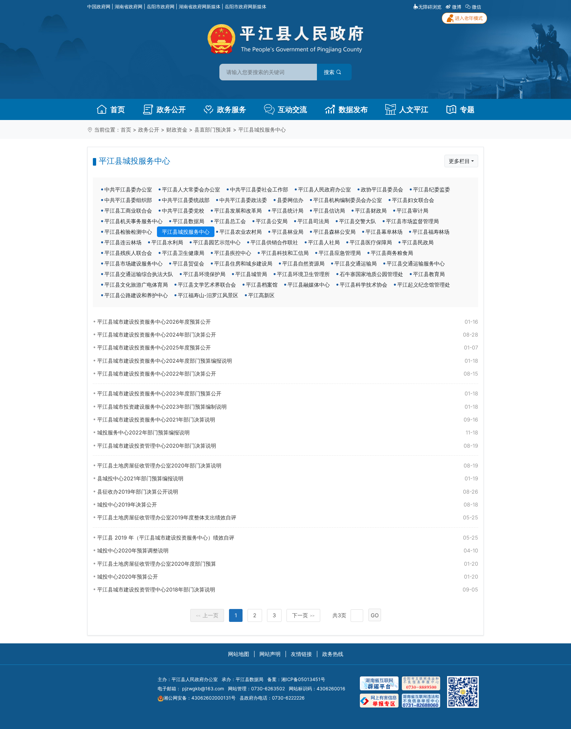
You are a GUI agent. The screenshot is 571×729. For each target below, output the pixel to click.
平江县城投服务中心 (262, 129)
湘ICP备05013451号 (303, 679)
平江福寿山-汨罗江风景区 (208, 295)
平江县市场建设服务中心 (133, 263)
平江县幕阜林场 (383, 231)
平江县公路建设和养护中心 (136, 295)
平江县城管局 (251, 274)
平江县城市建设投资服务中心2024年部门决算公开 (287, 334)
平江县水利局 (167, 242)
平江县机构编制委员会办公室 (347, 200)
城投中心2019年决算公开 (287, 504)
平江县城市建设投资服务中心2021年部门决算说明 (287, 419)
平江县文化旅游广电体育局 (136, 284)
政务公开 (171, 109)
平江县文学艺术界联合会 (207, 284)
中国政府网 (98, 6)
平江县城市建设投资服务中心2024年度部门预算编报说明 (287, 360)
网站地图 (238, 654)
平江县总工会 (230, 221)
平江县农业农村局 (240, 231)
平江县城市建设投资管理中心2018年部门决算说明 (287, 589)
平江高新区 (261, 295)
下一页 (303, 615)
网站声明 (270, 654)
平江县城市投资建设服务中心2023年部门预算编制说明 (287, 406)
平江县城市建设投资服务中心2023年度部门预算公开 (287, 393)
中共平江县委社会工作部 (259, 189)
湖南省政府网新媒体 (199, 6)
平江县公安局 (271, 221)
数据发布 (353, 109)
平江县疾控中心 (232, 253)
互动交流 (292, 109)
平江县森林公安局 (334, 231)
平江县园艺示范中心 (217, 242)
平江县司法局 (313, 221)
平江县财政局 (371, 210)
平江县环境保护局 (204, 274)
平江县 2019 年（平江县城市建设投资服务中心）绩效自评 (287, 537)
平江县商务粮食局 (392, 253)
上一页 (207, 615)
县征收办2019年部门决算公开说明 (287, 491)
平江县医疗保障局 (371, 242)
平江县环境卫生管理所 (303, 274)
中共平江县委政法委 (243, 200)
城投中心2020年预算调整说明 (287, 550)
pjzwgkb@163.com (203, 688)
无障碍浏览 (429, 7)
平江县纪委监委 (431, 189)
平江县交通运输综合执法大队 (138, 274)
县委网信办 (290, 200)
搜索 (330, 72)
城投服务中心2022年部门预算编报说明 (287, 432)
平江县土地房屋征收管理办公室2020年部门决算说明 (287, 465)
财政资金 (176, 129)
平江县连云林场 (122, 242)
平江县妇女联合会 (413, 200)
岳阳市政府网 (160, 6)
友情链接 (301, 654)
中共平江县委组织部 (128, 200)
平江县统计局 (287, 210)
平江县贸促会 (188, 263)
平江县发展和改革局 (238, 210)
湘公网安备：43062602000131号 (200, 698)
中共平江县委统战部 (185, 200)
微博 (457, 7)
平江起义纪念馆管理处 (423, 284)
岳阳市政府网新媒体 (245, 6)
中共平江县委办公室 (128, 189)
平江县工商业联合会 (128, 210)
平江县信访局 (329, 210)
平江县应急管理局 (340, 253)
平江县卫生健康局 (183, 253)
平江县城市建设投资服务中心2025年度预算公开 (287, 347)
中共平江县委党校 (183, 210)
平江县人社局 (324, 242)
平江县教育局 (429, 274)
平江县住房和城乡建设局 (243, 263)
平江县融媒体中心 (308, 284)
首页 (117, 109)
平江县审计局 (412, 210)
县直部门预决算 (212, 129)
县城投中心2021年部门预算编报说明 (287, 478)
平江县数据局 (188, 221)
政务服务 (231, 109)
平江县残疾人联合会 (128, 253)
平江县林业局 (287, 231)
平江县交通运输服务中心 (416, 263)
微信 (476, 7)
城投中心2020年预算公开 (287, 576)
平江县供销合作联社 (274, 242)
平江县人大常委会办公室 (191, 189)
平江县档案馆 (262, 284)
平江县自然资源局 (303, 263)
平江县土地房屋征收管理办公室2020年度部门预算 (287, 563)
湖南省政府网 (128, 6)
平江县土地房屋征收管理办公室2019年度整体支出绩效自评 (287, 517)
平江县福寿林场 (430, 231)
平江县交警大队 (357, 221)
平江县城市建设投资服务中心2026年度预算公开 (287, 321)
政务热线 (332, 654)
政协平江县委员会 (382, 189)
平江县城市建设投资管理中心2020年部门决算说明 (287, 445)
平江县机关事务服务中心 (133, 221)
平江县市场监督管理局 (412, 221)
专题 (467, 109)
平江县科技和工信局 (285, 253)
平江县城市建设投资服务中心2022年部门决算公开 (287, 373)
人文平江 (413, 109)
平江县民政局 (418, 242)
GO (375, 615)
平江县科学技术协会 (363, 284)
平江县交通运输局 (355, 263)
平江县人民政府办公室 (324, 189)
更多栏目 (459, 161)
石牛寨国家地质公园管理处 (371, 274)
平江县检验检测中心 (128, 231)
